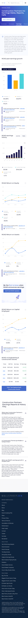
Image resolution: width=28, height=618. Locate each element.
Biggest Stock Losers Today (9, 580)
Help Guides (5, 528)
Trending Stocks (6, 552)
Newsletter (4, 538)
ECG (4, 378)
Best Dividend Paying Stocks (9, 559)
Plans (3, 515)
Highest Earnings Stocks (8, 557)
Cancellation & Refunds (7, 523)
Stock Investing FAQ (7, 513)
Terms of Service (6, 520)
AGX (4, 371)
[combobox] (15, 3)
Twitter (3, 533)
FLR (4, 381)
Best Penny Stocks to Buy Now (10, 593)
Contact (4, 531)
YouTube (4, 536)
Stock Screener (5, 547)
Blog (3, 510)
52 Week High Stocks (7, 583)
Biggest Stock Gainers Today (9, 578)
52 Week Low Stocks (7, 586)
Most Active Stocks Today (8, 588)
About (3, 505)
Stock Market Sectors (7, 565)
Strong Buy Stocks (6, 554)
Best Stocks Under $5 (7, 596)
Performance (5, 525)
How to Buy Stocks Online (8, 570)
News (3, 507)
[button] (14, 413)
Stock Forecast (5, 549)
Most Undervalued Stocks (8, 591)
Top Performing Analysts (8, 544)
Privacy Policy (5, 518)
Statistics (4, 562)
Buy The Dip (5, 575)
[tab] (4, 24)
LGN (4, 374)
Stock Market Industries (8, 567)
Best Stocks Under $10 (7, 598)
